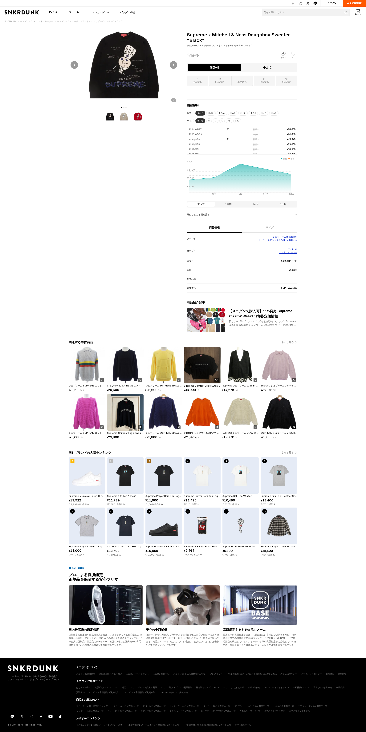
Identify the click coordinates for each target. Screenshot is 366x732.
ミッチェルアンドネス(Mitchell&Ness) (277, 240)
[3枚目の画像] (126, 107)
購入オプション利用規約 (180, 687)
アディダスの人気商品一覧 (153, 711)
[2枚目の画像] (123, 107)
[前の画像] (74, 65)
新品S (211, 113)
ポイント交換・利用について (151, 687)
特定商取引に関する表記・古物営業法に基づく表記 (252, 674)
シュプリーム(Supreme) (285, 236)
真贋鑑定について (103, 687)
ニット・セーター (288, 252)
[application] (242, 179)
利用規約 (340, 687)
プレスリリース (217, 674)
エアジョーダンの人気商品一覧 (312, 706)
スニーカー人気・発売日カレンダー (93, 706)
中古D (263, 113)
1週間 (228, 204)
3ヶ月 (283, 204)
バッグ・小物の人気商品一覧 (216, 706)
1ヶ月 (256, 204)
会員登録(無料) (354, 3)
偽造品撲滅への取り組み (110, 674)
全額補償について (301, 687)
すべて (200, 113)
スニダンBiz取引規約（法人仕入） (104, 692)
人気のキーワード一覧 (249, 711)
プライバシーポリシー (311, 674)
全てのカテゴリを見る (274, 711)
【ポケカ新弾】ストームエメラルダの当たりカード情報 (152, 725)
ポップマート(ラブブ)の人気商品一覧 (218, 711)
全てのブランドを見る (299, 711)
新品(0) (214, 67)
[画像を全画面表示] (124, 65)
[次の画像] (173, 65)
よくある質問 (237, 687)
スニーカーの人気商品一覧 (126, 706)
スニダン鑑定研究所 (85, 674)
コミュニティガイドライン (276, 687)
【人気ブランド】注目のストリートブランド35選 (99, 725)
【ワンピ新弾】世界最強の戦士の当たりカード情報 (207, 725)
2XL (237, 121)
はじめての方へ (83, 687)
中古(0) (267, 67)
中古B (243, 113)
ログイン (331, 3)
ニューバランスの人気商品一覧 (122, 711)
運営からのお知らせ (322, 687)
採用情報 (342, 674)
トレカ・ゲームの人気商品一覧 (184, 706)
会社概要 (330, 674)
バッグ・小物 (127, 12)
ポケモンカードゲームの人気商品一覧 (251, 706)
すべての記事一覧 (243, 725)
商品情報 (214, 227)
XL (229, 121)
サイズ (270, 227)
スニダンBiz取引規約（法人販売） (140, 692)
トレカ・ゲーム (100, 12)
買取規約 (80, 692)
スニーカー (75, 12)
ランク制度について (124, 687)
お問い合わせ (253, 687)
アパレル (53, 12)
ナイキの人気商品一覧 (283, 706)
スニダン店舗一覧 (161, 674)
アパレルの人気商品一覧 (154, 706)
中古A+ (222, 113)
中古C (253, 113)
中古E (273, 113)
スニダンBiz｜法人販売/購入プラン (189, 674)
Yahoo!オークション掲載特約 (174, 692)
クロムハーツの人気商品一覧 (183, 711)
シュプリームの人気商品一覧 (90, 711)
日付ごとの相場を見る (198, 214)
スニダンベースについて (137, 674)
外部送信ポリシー (288, 674)
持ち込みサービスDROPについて (211, 687)
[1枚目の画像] (121, 107)
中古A (232, 113)
